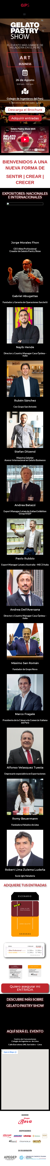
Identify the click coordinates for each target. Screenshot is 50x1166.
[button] (24, 14)
